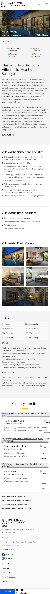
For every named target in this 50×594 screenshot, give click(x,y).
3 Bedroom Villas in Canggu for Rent (15, 496)
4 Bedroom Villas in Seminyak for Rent (16, 509)
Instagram (9, 558)
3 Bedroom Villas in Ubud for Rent (14, 505)
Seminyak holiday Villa (14, 96)
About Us (5, 568)
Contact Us (6, 572)
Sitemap (5, 582)
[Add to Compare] (47, 422)
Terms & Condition (9, 577)
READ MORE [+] (8, 135)
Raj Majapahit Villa (14, 420)
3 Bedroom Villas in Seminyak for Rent (16, 500)
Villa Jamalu (10, 471)
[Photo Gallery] (13, 256)
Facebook (9, 554)
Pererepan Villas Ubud (16, 446)
